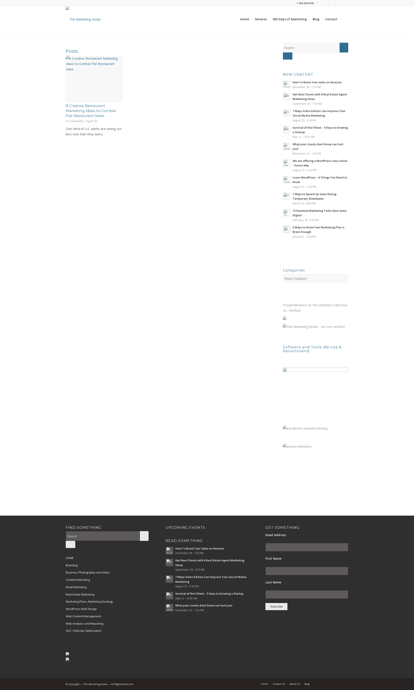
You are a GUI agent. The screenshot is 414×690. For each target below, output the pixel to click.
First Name (274, 558)
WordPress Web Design (81, 609)
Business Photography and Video (88, 572)
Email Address (276, 535)
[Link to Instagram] (345, 3)
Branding (72, 565)
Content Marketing (78, 580)
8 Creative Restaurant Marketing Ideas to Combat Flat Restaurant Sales (91, 111)
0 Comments (75, 121)
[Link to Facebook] (325, 3)
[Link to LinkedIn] (332, 3)
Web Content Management (83, 616)
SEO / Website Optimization (84, 631)
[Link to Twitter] (319, 3)
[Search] (344, 19)
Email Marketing (76, 587)
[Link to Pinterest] (338, 3)
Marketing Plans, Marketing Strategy (89, 601)
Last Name (274, 582)
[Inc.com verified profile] (314, 326)
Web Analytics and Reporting (84, 623)
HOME (70, 558)
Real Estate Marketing (80, 594)
